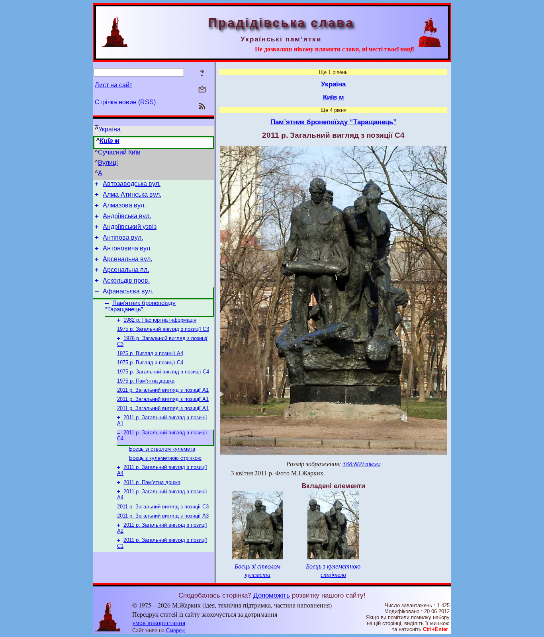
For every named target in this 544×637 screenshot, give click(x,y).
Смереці (176, 630)
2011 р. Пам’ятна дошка (151, 482)
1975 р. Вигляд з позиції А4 (150, 353)
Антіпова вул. (123, 237)
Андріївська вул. (127, 216)
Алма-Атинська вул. (132, 194)
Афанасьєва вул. (128, 291)
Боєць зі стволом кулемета (162, 449)
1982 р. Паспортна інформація (159, 320)
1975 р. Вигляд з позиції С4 (150, 362)
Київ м (109, 140)
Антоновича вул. (127, 248)
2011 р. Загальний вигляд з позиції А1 (163, 390)
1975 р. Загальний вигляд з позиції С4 (163, 372)
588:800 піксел (361, 463)
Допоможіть (271, 595)
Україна (109, 129)
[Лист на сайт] (202, 90)
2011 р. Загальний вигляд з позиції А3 (163, 516)
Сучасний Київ (119, 152)
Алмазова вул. (124, 205)
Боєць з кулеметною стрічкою (165, 458)
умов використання (158, 622)
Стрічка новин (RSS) (125, 102)
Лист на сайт (113, 85)
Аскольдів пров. (126, 280)
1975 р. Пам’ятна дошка (145, 381)
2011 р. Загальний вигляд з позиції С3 (163, 507)
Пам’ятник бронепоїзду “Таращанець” (140, 306)
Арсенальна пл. (126, 269)
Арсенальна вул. (127, 259)
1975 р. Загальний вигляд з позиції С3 (163, 329)
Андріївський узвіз (130, 226)
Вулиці (108, 162)
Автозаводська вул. (131, 183)
